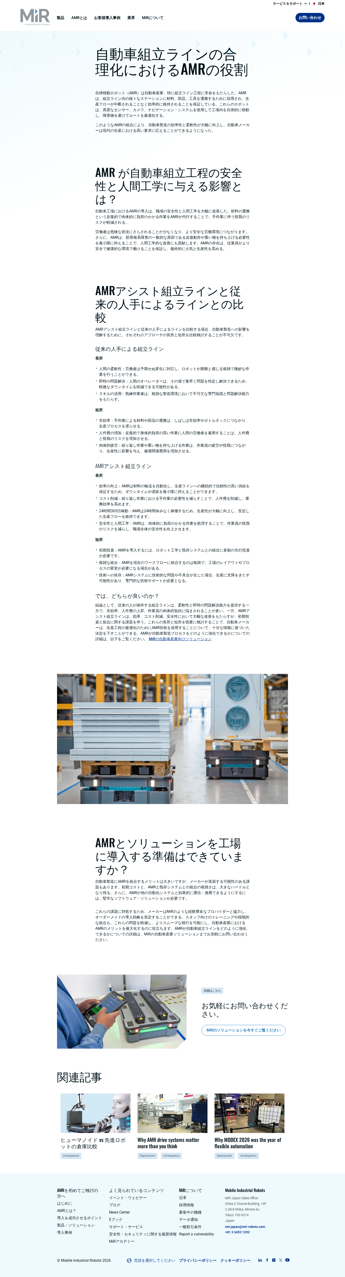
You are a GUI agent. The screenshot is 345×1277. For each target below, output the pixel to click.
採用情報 (186, 1205)
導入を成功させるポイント (79, 1218)
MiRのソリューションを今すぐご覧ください (244, 1030)
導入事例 (64, 1232)
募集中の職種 (190, 1212)
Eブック (116, 1219)
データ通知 (188, 1219)
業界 (131, 18)
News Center (119, 1212)
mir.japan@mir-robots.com (245, 1227)
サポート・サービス (126, 1227)
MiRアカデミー (121, 1241)
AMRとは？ (66, 1210)
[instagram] (274, 1260)
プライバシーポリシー (198, 1260)
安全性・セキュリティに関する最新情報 (143, 1234)
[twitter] (281, 1260)
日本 (321, 3)
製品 (60, 18)
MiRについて (153, 18)
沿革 (183, 1197)
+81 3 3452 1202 (237, 1232)
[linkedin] (260, 1260)
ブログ (114, 1205)
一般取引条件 (190, 1227)
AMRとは (79, 18)
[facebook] (267, 1260)
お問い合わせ (310, 17)
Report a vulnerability (196, 1234)
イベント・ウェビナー (128, 1197)
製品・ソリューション (76, 1225)
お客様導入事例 (107, 18)
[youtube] (287, 1260)
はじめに (64, 1203)
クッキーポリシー (235, 1260)
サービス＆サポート (288, 3)
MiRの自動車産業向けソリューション (180, 639)
